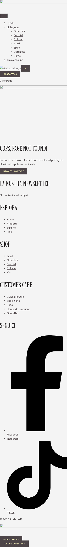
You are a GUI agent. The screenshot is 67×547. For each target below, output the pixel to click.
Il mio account (15, 60)
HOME (10, 23)
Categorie (13, 27)
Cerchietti (19, 51)
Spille (17, 47)
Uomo (17, 55)
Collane (18, 39)
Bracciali (18, 35)
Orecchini (19, 31)
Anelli (17, 43)
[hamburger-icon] (4, 16)
